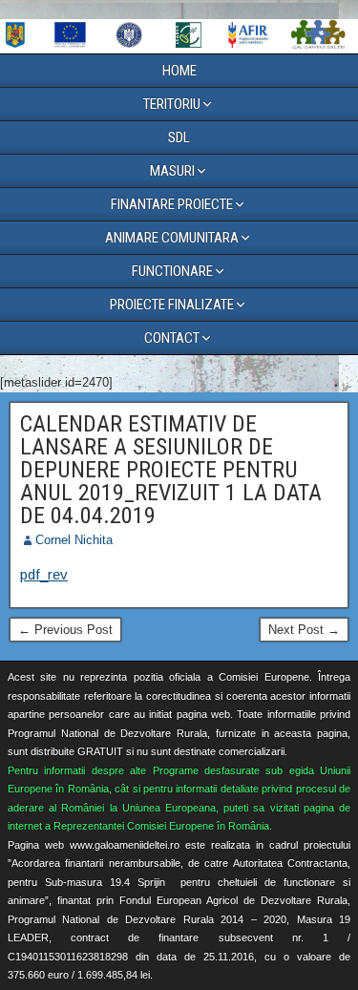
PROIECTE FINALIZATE (172, 304)
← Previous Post (65, 629)
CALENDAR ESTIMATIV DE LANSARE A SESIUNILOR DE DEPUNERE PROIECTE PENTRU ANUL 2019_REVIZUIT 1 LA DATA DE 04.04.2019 (171, 470)
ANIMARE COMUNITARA (172, 237)
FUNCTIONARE (172, 271)
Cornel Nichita (74, 540)
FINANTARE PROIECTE (172, 204)
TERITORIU (171, 104)
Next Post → (304, 629)
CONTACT (172, 338)
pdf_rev (44, 574)
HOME (179, 70)
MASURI (172, 170)
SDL (179, 137)
